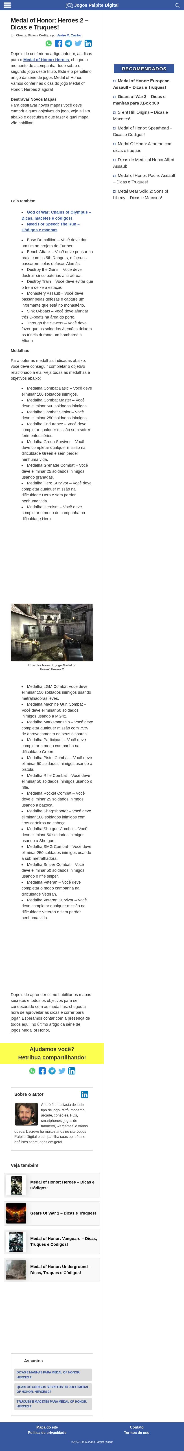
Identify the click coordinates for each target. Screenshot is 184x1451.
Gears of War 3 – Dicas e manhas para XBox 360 (139, 99)
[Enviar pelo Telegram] (68, 43)
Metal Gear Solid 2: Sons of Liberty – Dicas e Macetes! (140, 194)
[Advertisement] (52, 161)
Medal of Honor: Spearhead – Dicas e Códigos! (142, 131)
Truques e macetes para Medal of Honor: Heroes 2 (52, 1404)
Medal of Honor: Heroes (46, 60)
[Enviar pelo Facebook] (58, 43)
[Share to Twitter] (78, 43)
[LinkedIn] (84, 1094)
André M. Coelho (69, 35)
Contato (137, 1427)
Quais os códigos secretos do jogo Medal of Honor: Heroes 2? (53, 1389)
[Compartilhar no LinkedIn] (88, 43)
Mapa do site (47, 1427)
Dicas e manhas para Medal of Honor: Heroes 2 (48, 1375)
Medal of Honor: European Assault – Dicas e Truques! (141, 84)
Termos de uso (136, 1433)
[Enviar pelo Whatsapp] (48, 43)
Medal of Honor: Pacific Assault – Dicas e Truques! (144, 178)
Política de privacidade (47, 1433)
